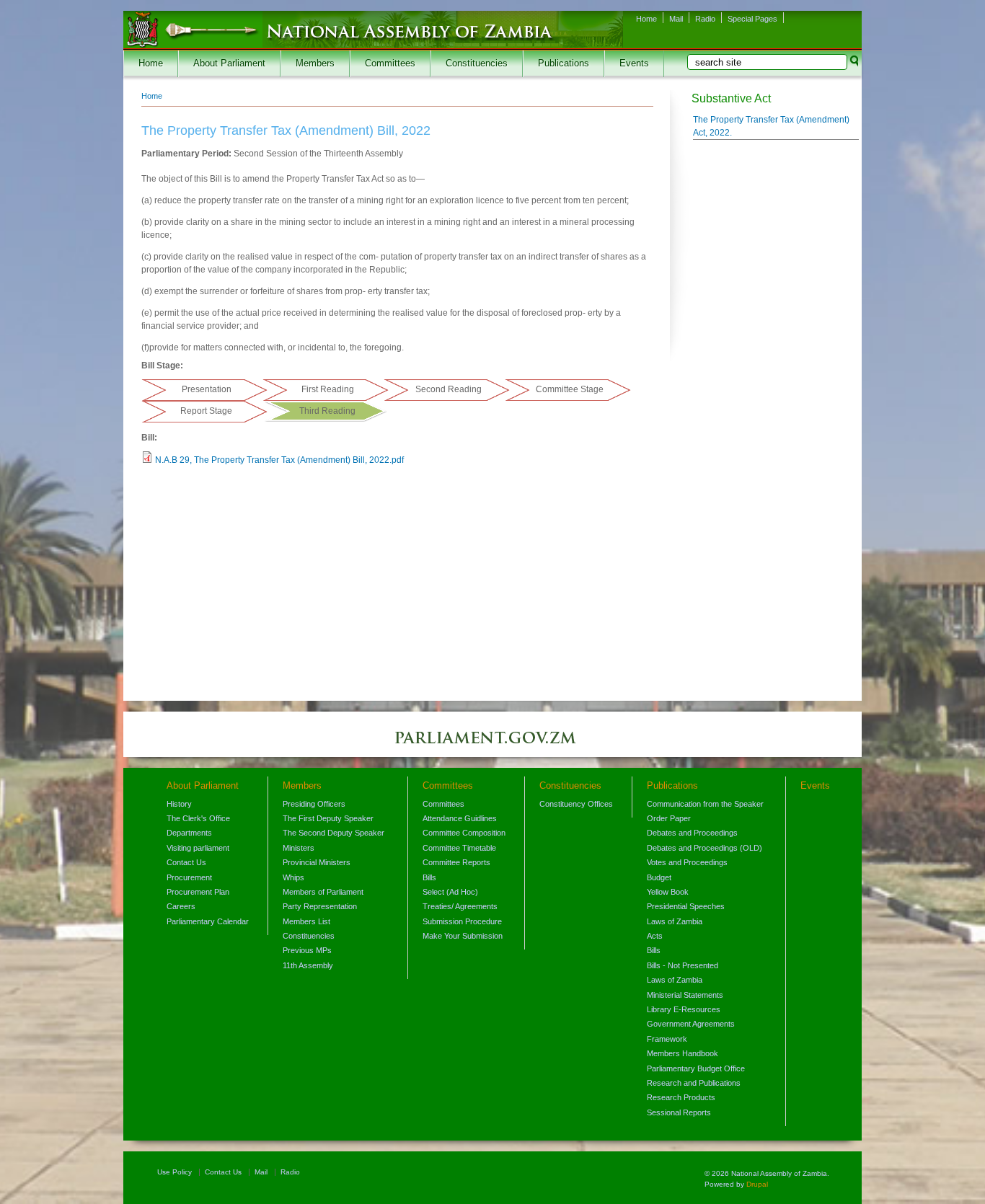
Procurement (189, 877)
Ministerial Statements (685, 995)
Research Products (681, 1097)
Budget (659, 877)
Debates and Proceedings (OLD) (704, 848)
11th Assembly (308, 965)
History (179, 804)
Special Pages (752, 18)
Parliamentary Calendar (208, 921)
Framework (667, 1039)
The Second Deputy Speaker (333, 832)
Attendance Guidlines (460, 818)
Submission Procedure (462, 921)
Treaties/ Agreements (460, 906)
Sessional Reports (679, 1112)
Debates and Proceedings (692, 832)
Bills (429, 877)
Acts (655, 935)
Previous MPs (307, 950)
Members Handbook (682, 1053)
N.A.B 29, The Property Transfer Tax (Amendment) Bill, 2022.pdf (279, 460)
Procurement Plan (198, 891)
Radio (705, 18)
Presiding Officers (314, 804)
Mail (676, 18)
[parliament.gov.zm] (492, 744)
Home (646, 18)
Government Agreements (691, 1023)
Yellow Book (668, 891)
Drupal (757, 1184)
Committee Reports (456, 862)
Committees (390, 63)
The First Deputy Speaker (328, 818)
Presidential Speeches (686, 906)
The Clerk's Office (198, 818)
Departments (189, 832)
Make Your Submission (463, 935)
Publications (563, 63)
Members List (306, 921)
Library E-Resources (683, 1009)
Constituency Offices (576, 804)
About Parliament (229, 63)
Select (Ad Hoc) (450, 891)
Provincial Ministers (316, 862)
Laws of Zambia (674, 921)
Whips (293, 877)
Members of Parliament (323, 891)
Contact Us (186, 862)
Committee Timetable (459, 848)
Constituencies (477, 63)
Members (315, 63)
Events (634, 63)
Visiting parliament (198, 848)
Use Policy (174, 1172)
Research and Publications (694, 1083)
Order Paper (669, 818)
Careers (181, 906)
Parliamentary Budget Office (696, 1068)
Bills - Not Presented (682, 965)
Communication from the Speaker (705, 804)
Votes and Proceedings (687, 862)
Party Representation (320, 906)
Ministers (298, 848)
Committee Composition (464, 832)
